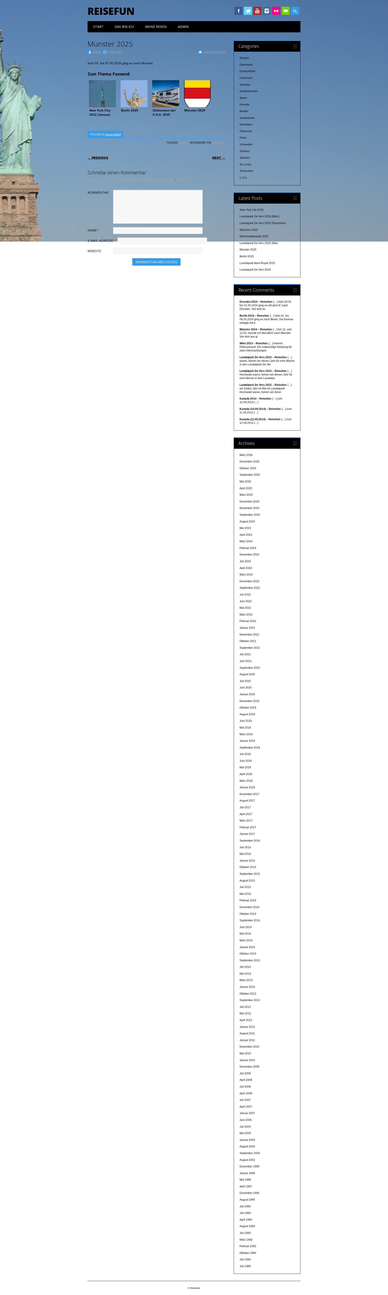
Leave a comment (214, 52)
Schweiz (245, 151)
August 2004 (247, 1146)
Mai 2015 (245, 893)
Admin (183, 26)
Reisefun (111, 11)
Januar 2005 (247, 1140)
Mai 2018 (245, 767)
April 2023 (246, 568)
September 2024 (250, 514)
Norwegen (246, 124)
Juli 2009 (245, 1073)
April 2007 (246, 1106)
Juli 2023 (245, 561)
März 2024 (246, 541)
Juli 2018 (245, 754)
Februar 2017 (248, 827)
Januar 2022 (247, 627)
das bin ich (124, 26)
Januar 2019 (247, 740)
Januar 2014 (247, 947)
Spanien (245, 157)
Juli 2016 (245, 847)
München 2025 (249, 229)
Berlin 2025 (247, 256)
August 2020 (247, 674)
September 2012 (250, 1000)
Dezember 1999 (249, 1166)
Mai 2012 (245, 1013)
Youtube (257, 11)
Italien (243, 98)
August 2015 (247, 880)
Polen (243, 137)
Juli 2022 (245, 594)
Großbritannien (249, 91)
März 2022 (246, 614)
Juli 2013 (245, 966)
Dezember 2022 (249, 581)
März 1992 (246, 1239)
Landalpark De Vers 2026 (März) (259, 216)
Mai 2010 (245, 1053)
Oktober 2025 (248, 468)
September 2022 (250, 587)
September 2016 (250, 840)
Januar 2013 (247, 986)
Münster (184, 142)
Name (93, 230)
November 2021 (249, 634)
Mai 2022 (245, 607)
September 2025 (250, 474)
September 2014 (250, 920)
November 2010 (249, 1046)
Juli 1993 (245, 1233)
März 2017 (246, 820)
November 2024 (249, 508)
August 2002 (247, 1160)
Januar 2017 (247, 833)
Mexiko (244, 111)
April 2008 (246, 1093)
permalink (218, 142)
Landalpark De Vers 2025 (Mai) (259, 243)
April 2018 (246, 774)
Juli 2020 (245, 681)
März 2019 (246, 734)
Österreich (246, 131)
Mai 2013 (245, 973)
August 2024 (247, 521)
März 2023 (246, 574)
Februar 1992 (248, 1246)
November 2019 (249, 701)
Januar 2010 (247, 1060)
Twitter (248, 11)
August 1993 (247, 1226)
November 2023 (249, 554)
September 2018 (250, 747)
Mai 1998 (245, 1179)
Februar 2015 (248, 900)
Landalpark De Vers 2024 (255, 269)
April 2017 (246, 814)
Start (98, 26)
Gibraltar (245, 84)
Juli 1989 (245, 1266)
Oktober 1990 (248, 1253)
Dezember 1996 (249, 1193)
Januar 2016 (247, 860)
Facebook (238, 11)
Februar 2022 (248, 621)
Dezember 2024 (249, 501)
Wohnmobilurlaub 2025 (254, 236)
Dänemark (246, 64)
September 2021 (250, 647)
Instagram (267, 11)
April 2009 (246, 1080)
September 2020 (250, 667)
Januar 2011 (247, 1040)
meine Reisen (156, 26)
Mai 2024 (245, 528)
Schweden (246, 144)
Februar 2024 (248, 548)
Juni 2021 (246, 661)
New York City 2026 (252, 209)
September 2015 (250, 873)
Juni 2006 (246, 1120)
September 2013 (250, 960)
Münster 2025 (248, 249)
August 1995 (247, 1199)
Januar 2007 (247, 1113)
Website (94, 251)
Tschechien (247, 171)
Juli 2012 (245, 1006)
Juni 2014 (246, 927)
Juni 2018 (246, 760)
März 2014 (246, 940)
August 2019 (247, 714)
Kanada (244, 104)
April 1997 (246, 1186)
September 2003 (250, 1153)
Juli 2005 (245, 1126)
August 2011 (247, 1033)
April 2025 (246, 488)
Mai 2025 (245, 481)
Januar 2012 (247, 1026)
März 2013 (246, 980)
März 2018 (246, 780)
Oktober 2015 (248, 867)
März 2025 (246, 494)
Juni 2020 (246, 687)
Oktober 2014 (248, 913)
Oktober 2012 (248, 993)
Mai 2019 (245, 727)
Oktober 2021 (248, 641)
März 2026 (246, 455)
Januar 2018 (247, 787)
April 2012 (246, 1020)
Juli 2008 (245, 1086)
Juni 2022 (246, 601)
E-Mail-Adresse (102, 240)
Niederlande (247, 118)
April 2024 (246, 534)
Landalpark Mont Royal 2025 (257, 263)
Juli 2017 (245, 807)
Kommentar (98, 192)
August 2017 (247, 800)
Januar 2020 (247, 694)
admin (97, 52)
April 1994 (246, 1219)
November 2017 (249, 794)
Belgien (244, 58)
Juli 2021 (245, 654)
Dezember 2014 (249, 907)
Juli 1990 (245, 1259)
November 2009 (249, 1066)
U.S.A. (243, 177)
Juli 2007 (245, 1100)
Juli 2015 (245, 887)
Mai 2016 (245, 853)
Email (286, 11)
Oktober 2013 (248, 953)
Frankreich (246, 78)
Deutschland (113, 134)
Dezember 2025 (249, 461)
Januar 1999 (247, 1173)
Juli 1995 (245, 1206)
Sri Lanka (245, 164)
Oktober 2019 (248, 707)
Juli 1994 (245, 1213)
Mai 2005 (245, 1133)
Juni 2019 (246, 720)
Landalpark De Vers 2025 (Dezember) (263, 223)
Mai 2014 (245, 933)
